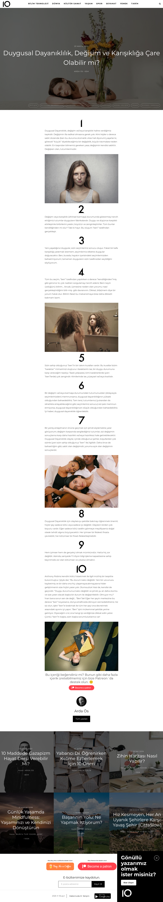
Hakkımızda (74, 896)
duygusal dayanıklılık (52, 105)
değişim (33, 105)
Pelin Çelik (85, 770)
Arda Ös (78, 71)
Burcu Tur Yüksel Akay (140, 768)
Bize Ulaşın (129, 882)
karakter (93, 105)
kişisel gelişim (121, 105)
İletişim (86, 896)
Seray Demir (85, 829)
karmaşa (106, 105)
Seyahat (111, 3)
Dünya (56, 3)
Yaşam (89, 3)
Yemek (124, 3)
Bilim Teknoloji (38, 3)
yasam (135, 105)
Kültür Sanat (72, 3)
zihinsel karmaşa (150, 105)
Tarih (134, 3)
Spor (99, 3)
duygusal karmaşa (76, 105)
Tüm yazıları (81, 719)
